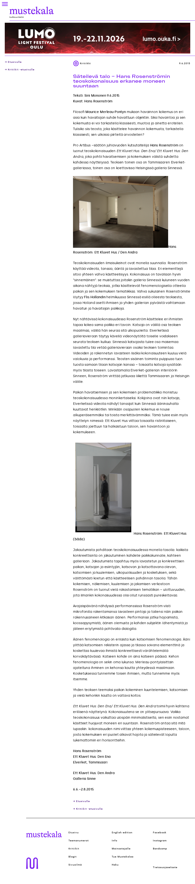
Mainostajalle (121, 848)
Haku (115, 864)
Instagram (160, 840)
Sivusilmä (75, 864)
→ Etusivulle (13, 62)
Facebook (159, 832)
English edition (122, 832)
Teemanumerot (78, 840)
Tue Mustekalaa (122, 856)
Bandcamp (160, 848)
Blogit (72, 856)
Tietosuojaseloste (165, 867)
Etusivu (73, 832)
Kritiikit (73, 848)
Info (114, 840)
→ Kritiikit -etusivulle (19, 69)
